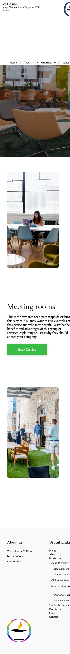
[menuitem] (14, 62)
